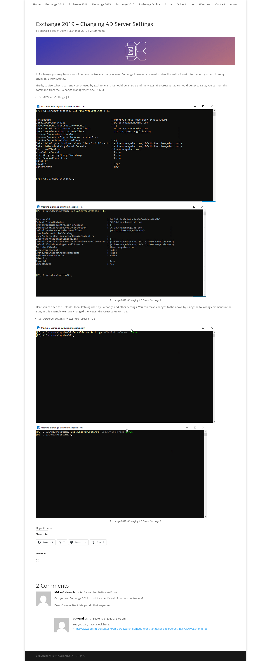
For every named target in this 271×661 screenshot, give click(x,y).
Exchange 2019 (54, 4)
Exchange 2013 (101, 4)
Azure (168, 4)
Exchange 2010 (125, 4)
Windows (205, 4)
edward (44, 30)
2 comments (97, 30)
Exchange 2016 (78, 4)
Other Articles (185, 4)
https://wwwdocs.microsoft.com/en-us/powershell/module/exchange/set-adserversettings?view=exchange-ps (140, 628)
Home (37, 4)
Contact (220, 4)
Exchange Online (149, 4)
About (234, 4)
